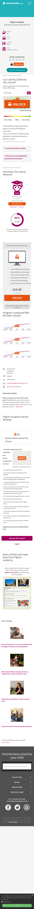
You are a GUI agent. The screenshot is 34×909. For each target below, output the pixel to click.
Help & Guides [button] (17, 787)
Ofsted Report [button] (13, 207)
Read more (19, 407)
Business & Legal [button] (17, 792)
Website (9, 376)
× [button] (32, 895)
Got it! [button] (17, 905)
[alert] (17, 901)
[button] (17, 148)
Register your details (11, 572)
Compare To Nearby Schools (17, 70)
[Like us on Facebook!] (7, 807)
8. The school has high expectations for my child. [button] (16, 496)
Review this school (17, 538)
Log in (17, 544)
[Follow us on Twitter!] (17, 807)
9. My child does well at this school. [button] (12, 499)
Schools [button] (17, 782)
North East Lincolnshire (14, 387)
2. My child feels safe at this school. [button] (12, 470)
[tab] (17, 149)
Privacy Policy (13, 822)
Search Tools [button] (17, 777)
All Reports (21, 207)
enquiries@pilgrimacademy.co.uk (17, 383)
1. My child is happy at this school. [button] (12, 449)
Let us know (5, 742)
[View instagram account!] (26, 807)
